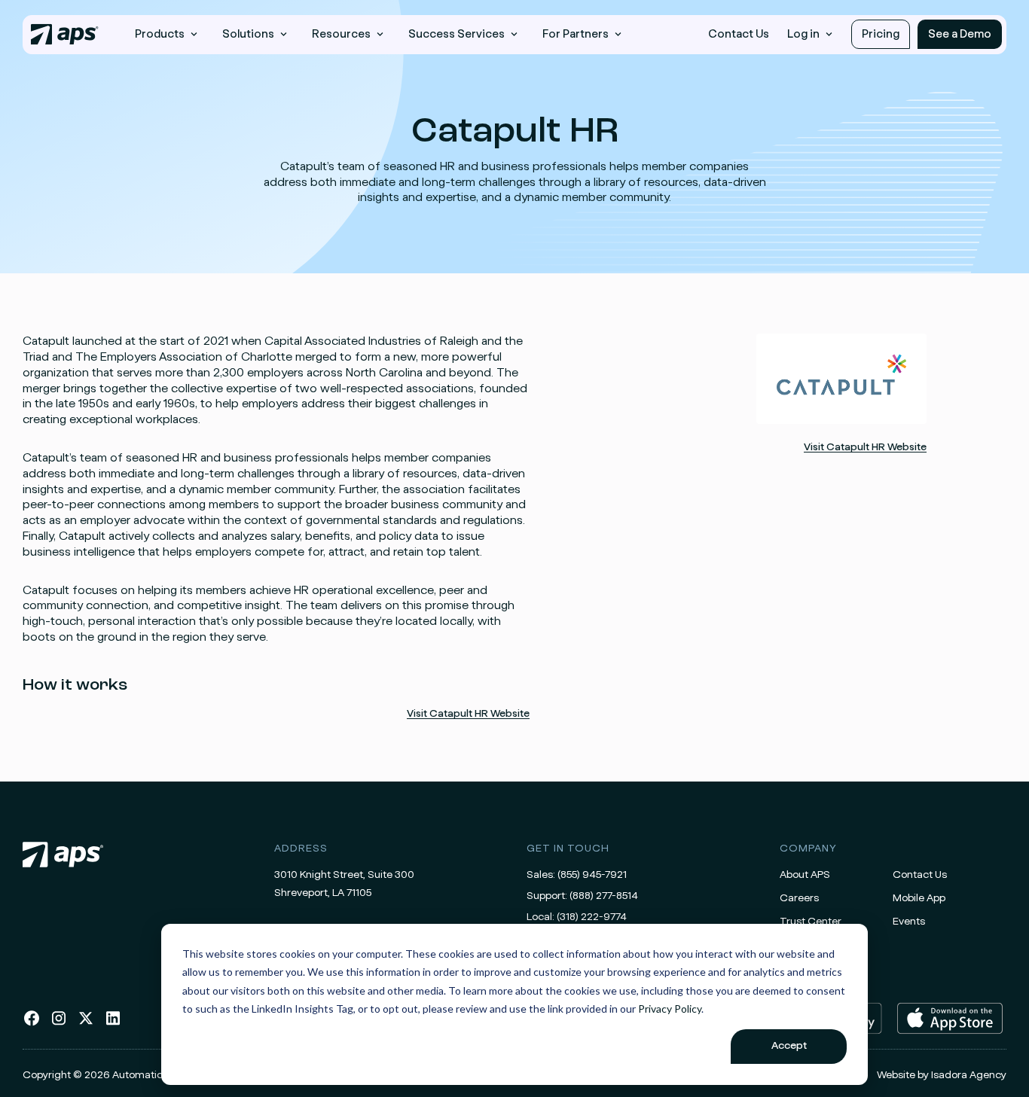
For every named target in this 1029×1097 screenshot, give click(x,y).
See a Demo (959, 34)
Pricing (880, 34)
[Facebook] (32, 1024)
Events (909, 921)
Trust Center (810, 921)
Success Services (456, 34)
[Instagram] (59, 1024)
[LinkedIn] (113, 1024)
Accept (789, 1046)
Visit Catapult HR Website (468, 713)
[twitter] (86, 1024)
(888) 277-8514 (603, 896)
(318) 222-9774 (592, 917)
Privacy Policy (669, 1008)
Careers (799, 898)
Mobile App (919, 898)
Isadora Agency (968, 1075)
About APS (805, 875)
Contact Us (738, 34)
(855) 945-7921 (592, 875)
